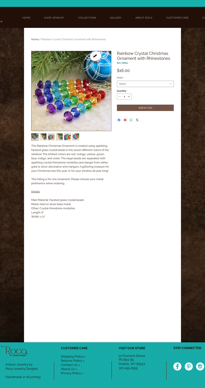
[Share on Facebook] (119, 120)
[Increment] (129, 96)
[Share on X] (137, 120)
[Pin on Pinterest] (125, 120)
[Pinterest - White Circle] (189, 366)
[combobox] (145, 84)
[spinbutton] (124, 96)
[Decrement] (119, 96)
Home (35, 39)
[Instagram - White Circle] (200, 366)
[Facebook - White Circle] (177, 366)
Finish (120, 77)
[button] (54, 17)
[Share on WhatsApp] (131, 120)
